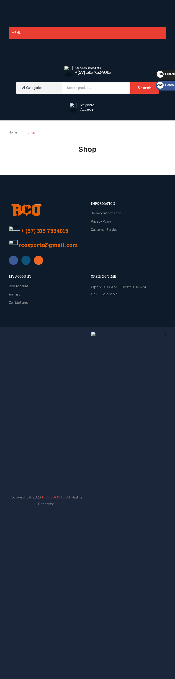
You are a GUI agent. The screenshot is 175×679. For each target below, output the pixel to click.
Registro (87, 105)
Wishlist (14, 294)
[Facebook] (13, 260)
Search (145, 88)
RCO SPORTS (53, 497)
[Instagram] (100, 49)
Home (13, 132)
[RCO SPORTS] (87, 13)
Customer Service (104, 230)
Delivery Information (106, 213)
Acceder (87, 109)
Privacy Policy (101, 222)
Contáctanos (18, 303)
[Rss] (38, 260)
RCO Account (18, 286)
